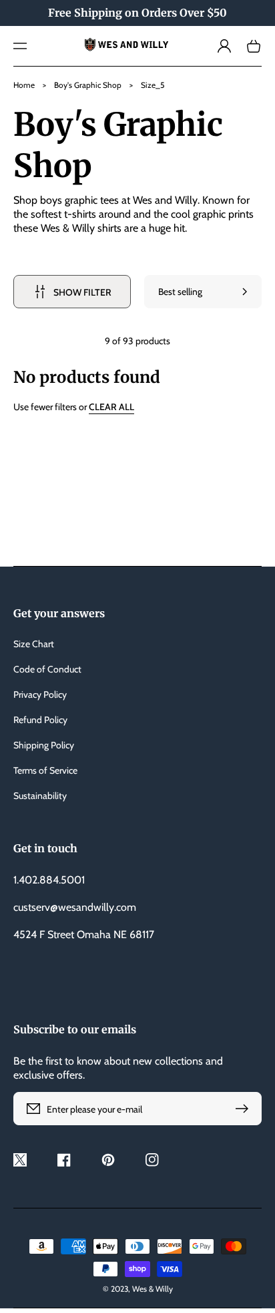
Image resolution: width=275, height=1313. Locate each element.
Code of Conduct (47, 669)
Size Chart (33, 644)
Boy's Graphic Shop (87, 85)
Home (24, 85)
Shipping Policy (43, 745)
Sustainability (40, 796)
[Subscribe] (245, 1108)
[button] (20, 46)
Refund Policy (40, 720)
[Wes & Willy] (137, 46)
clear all (111, 407)
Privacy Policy (40, 694)
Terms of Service (45, 770)
